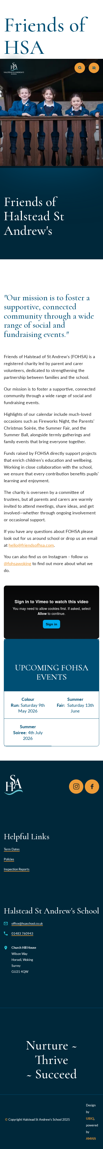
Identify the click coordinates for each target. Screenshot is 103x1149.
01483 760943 (22, 933)
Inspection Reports (16, 869)
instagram (76, 786)
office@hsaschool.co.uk (27, 923)
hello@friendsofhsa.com (31, 545)
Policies (9, 859)
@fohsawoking (17, 563)
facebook (92, 786)
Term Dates (12, 849)
